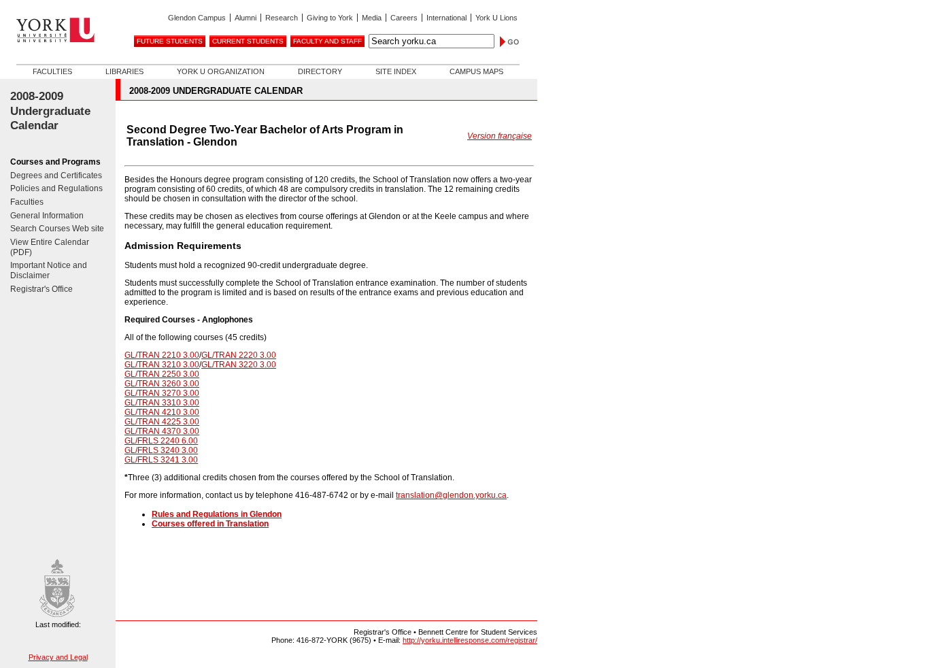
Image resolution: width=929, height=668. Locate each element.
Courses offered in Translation (210, 524)
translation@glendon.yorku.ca (451, 495)
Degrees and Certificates (56, 175)
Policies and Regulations (56, 188)
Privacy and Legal (58, 657)
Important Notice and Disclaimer (48, 270)
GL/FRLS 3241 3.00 (161, 460)
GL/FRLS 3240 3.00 (161, 450)
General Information (47, 215)
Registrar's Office (41, 289)
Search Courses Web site (57, 228)
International (446, 18)
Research (281, 18)
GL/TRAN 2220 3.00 (238, 355)
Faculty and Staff (327, 41)
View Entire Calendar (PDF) (49, 247)
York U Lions (496, 18)
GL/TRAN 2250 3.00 (161, 374)
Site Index (395, 71)
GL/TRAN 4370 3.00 (161, 431)
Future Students (170, 41)
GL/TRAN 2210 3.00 (161, 355)
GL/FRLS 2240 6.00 (161, 441)
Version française (499, 136)
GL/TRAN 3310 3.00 (161, 402)
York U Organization (221, 71)
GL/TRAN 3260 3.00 (161, 383)
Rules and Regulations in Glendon (217, 514)
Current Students (248, 41)
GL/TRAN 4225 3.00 (161, 422)
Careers (404, 18)
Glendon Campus (197, 18)
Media (372, 18)
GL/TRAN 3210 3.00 (161, 364)
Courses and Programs (55, 162)
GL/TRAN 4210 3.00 (161, 412)
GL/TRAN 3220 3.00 (238, 364)
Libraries (124, 71)
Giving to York (330, 18)
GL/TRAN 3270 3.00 (161, 393)
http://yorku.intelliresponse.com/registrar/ (470, 640)
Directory (320, 71)
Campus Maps (476, 71)
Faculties (52, 71)
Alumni (245, 18)
